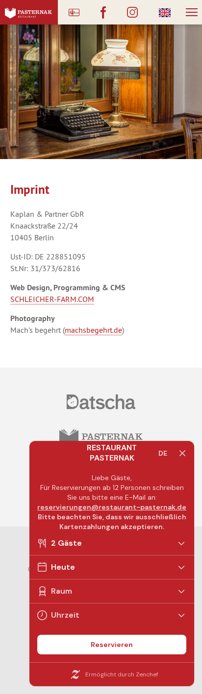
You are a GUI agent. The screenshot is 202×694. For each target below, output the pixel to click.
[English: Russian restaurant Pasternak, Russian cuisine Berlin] (165, 12)
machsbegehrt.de (93, 330)
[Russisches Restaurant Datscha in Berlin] (101, 401)
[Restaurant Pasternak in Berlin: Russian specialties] (29, 12)
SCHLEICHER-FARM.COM (52, 299)
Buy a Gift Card (74, 12)
